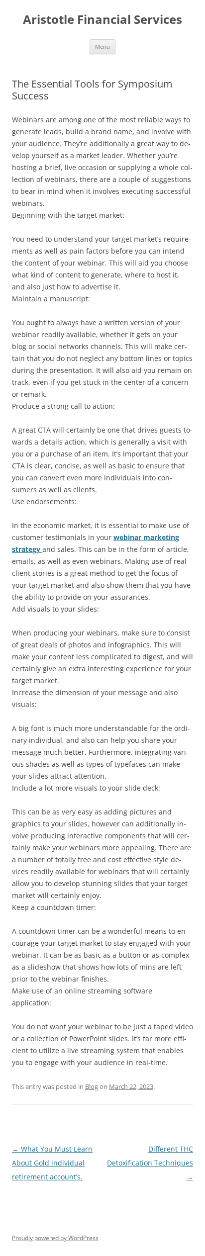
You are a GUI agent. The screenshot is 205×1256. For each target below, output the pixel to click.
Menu (102, 46)
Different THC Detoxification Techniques (150, 1162)
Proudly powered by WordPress (55, 1238)
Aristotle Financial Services (102, 19)
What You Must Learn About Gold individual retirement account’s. (52, 1162)
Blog (91, 1086)
